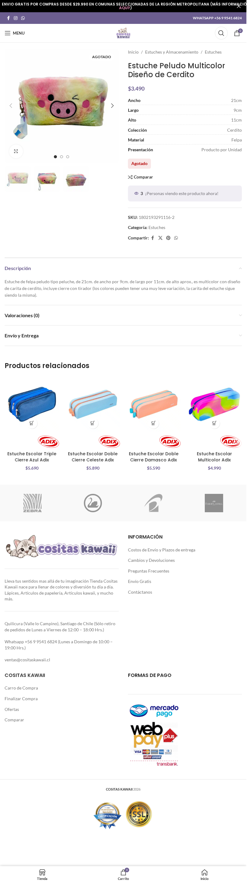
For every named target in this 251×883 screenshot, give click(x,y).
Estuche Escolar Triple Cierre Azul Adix (31, 457)
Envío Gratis (139, 581)
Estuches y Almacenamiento (171, 51)
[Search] (221, 33)
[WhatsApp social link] (23, 18)
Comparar (14, 719)
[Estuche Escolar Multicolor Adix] (214, 404)
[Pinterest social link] (168, 238)
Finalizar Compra (21, 698)
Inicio (133, 51)
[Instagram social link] (15, 18)
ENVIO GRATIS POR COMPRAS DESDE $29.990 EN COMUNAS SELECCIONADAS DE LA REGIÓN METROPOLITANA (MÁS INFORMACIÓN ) (125, 6)
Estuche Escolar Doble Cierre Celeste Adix (93, 457)
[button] (11, 106)
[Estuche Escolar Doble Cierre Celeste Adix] (93, 404)
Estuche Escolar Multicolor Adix (214, 457)
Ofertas (12, 709)
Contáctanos (140, 592)
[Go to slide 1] (55, 156)
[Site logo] (123, 32)
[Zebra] (32, 503)
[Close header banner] (238, 6)
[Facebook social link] (8, 18)
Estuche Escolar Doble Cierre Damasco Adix (153, 457)
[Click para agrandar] (16, 151)
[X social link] (160, 238)
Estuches (213, 51)
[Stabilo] (93, 503)
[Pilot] (153, 503)
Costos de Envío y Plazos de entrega (161, 549)
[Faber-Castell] (214, 503)
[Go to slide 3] (67, 156)
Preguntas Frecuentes (148, 570)
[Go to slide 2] (61, 156)
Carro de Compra (21, 687)
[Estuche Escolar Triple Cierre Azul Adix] (32, 404)
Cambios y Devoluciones (151, 560)
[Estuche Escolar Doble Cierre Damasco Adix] (153, 404)
